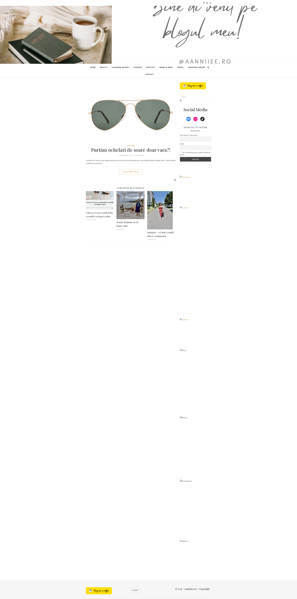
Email (182, 144)
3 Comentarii (139, 155)
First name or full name (188, 135)
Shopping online (196, 67)
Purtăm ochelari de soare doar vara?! (130, 150)
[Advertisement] (195, 279)
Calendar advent (120, 67)
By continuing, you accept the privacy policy (195, 153)
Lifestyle (150, 67)
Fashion (138, 67)
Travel (180, 67)
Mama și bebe (166, 67)
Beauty (103, 67)
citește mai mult (131, 172)
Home (93, 67)
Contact (149, 74)
